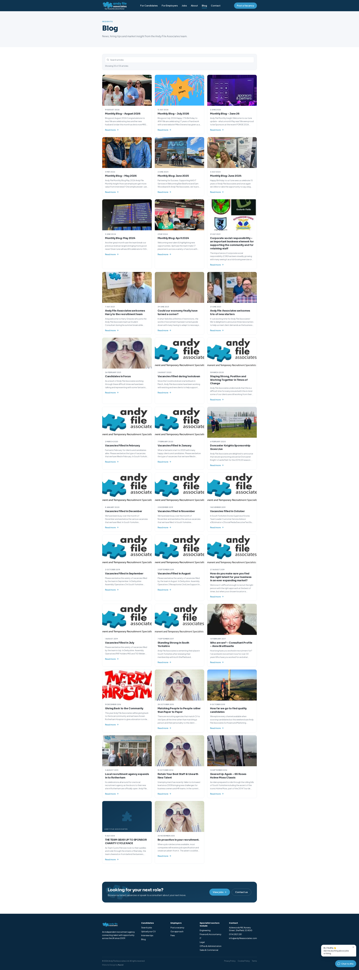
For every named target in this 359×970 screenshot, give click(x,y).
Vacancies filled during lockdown (179, 376)
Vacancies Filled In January (174, 445)
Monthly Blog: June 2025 (173, 175)
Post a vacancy (177, 927)
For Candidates (149, 5)
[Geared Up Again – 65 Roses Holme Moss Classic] (232, 750)
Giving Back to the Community (124, 708)
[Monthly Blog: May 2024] (127, 214)
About (194, 5)
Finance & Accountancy (210, 934)
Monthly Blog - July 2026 (173, 113)
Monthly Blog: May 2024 (120, 238)
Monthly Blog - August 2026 (123, 113)
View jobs (218, 892)
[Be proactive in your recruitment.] (179, 816)
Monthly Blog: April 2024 (173, 238)
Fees (173, 935)
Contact (215, 5)
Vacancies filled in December (123, 511)
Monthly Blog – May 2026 (121, 175)
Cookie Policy (244, 961)
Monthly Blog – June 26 (224, 113)
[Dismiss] (353, 947)
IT (200, 938)
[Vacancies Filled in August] (179, 550)
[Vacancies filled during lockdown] (179, 353)
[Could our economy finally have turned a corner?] (179, 287)
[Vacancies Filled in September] (127, 550)
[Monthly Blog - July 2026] (179, 90)
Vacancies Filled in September (124, 573)
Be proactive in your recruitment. (178, 839)
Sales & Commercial (209, 950)
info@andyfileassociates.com (243, 938)
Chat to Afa (347, 963)
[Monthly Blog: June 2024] (232, 152)
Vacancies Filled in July (119, 642)
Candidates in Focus (118, 376)
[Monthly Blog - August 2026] (127, 90)
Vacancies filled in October (227, 511)
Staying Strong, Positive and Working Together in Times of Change (229, 380)
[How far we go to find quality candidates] (232, 685)
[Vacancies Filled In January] (179, 422)
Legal (202, 942)
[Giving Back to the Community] (127, 685)
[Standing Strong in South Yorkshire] (179, 619)
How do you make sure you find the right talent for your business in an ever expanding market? (230, 577)
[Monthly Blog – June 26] (232, 90)
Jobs (184, 5)
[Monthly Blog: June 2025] (179, 152)
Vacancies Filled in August (174, 573)
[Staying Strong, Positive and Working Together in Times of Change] (232, 353)
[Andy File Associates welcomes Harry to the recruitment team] (127, 287)
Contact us (241, 892)
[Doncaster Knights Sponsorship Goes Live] (232, 422)
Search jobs (146, 927)
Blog (204, 5)
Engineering (205, 930)
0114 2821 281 (235, 934)
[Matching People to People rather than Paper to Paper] (179, 685)
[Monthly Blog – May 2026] (127, 152)
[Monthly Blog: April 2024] (179, 214)
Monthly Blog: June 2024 (225, 175)
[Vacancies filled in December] (127, 488)
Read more (110, 130)
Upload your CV (148, 931)
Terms (254, 961)
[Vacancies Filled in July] (127, 619)
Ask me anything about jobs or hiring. (336, 951)
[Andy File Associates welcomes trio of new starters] (232, 287)
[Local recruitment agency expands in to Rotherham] (127, 750)
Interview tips (147, 935)
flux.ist (121, 965)
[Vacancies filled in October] (232, 488)
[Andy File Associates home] (114, 6)
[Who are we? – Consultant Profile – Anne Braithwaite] (232, 619)
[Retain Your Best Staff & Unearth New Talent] (179, 750)
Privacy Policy (229, 961)
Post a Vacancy (245, 5)
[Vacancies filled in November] (179, 488)
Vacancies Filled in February (122, 445)
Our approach (177, 931)
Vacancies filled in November (176, 511)
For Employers (170, 5)
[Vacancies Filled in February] (127, 422)
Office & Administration (210, 946)
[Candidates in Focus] (127, 353)
